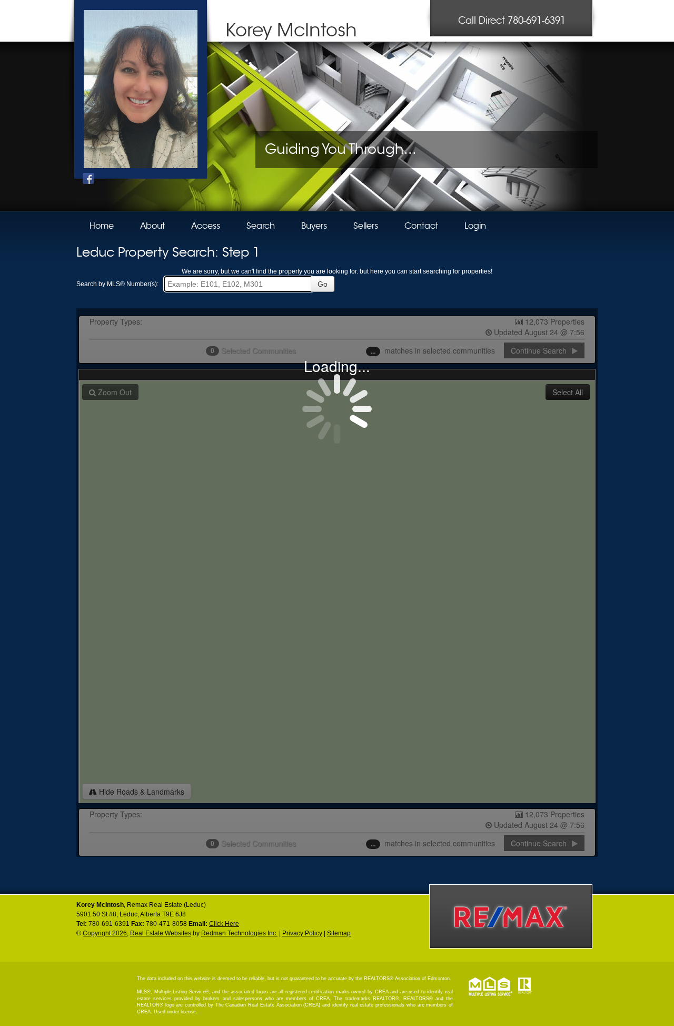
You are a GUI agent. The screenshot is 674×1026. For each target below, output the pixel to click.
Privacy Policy (302, 933)
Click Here (224, 923)
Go (323, 284)
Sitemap (339, 933)
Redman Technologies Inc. (239, 933)
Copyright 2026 (105, 933)
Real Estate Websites (160, 933)
